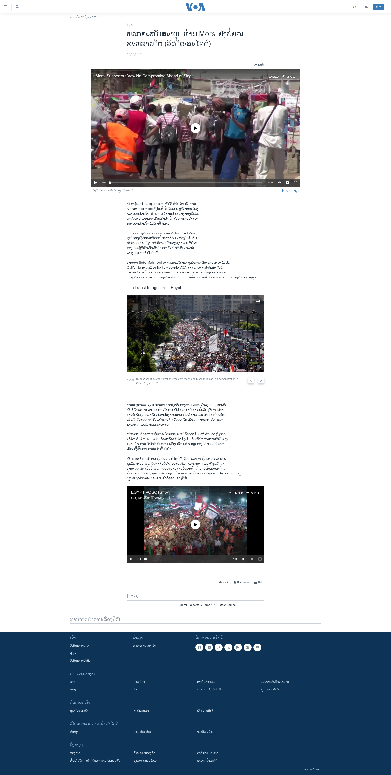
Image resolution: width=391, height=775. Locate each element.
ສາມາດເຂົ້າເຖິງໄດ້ (207, 760)
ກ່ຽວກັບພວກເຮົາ (79, 711)
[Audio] (354, 7)
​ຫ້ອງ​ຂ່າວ (75, 753)
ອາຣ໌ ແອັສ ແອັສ (142, 732)
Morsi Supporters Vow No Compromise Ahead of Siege (145, 76)
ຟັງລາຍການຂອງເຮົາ (144, 646)
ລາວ (72, 682)
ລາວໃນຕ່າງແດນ (206, 682)
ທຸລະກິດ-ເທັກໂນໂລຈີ (209, 689)
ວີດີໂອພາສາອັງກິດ (80, 661)
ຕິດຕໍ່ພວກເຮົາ (141, 711)
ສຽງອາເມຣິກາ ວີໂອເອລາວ (149, 497)
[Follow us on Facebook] (199, 647)
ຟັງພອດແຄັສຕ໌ (205, 711)
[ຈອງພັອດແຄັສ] (257, 647)
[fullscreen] (295, 183)
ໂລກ (130, 25)
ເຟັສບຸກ (74, 732)
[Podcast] (248, 647)
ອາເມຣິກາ (139, 682)
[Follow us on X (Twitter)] (228, 647)
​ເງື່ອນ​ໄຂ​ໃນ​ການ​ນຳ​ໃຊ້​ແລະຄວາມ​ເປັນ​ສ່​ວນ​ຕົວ (95, 760)
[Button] (259, 64)
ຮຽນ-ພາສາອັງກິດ (270, 689)
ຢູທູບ (73, 653)
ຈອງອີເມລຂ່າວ (205, 732)
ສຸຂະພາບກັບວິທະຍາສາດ (275, 682)
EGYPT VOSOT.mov (150, 492)
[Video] (366, 7)
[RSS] (238, 647)
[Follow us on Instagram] (219, 647)
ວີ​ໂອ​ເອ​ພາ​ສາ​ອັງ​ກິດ (144, 753)
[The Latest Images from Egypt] (195, 333)
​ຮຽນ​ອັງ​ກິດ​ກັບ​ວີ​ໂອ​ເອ (145, 760)
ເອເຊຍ (74, 689)
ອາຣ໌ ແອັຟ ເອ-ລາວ (208, 753)
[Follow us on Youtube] (209, 647)
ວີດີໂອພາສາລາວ (79, 646)
